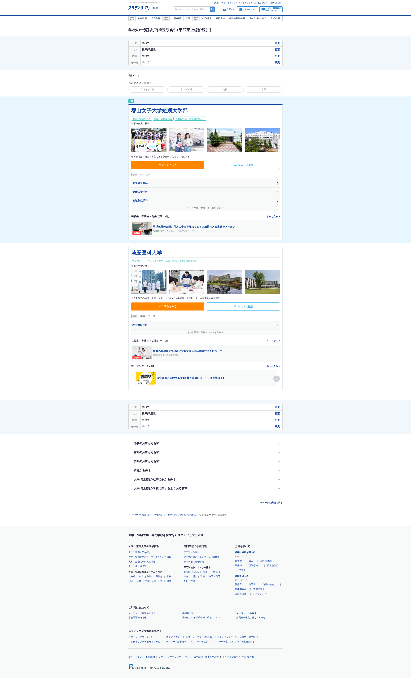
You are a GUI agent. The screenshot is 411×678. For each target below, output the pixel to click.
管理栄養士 (259, 589)
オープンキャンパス (257, 18)
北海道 (131, 576)
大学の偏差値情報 (137, 566)
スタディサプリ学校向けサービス (145, 641)
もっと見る (273, 216)
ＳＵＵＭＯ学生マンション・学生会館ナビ (233, 641)
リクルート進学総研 (176, 641)
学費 (264, 89)
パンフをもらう (168, 164)
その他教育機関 (237, 18)
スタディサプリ (174, 637)
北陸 (130, 581)
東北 (141, 576)
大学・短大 (207, 18)
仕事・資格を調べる (245, 552)
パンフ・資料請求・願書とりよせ (202, 656)
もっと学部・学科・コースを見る (204, 208)
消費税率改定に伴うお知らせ (251, 617)
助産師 (238, 565)
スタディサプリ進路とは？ (141, 613)
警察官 (238, 584)
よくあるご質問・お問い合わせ (267, 3)
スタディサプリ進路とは (224, 3)
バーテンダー (260, 593)
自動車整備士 (269, 584)
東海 (168, 576)
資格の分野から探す (147, 452)
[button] (276, 379)
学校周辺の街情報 (137, 617)
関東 (149, 576)
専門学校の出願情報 (194, 561)
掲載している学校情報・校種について (201, 617)
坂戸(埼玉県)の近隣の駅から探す (155, 479)
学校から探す (172, 515)
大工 (251, 561)
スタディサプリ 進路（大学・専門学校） (146, 515)
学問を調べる (242, 576)
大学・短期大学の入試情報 (141, 561)
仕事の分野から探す (147, 443)
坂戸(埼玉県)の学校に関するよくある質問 (161, 488)
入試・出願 (275, 18)
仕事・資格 (176, 18)
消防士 (252, 584)
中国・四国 (150, 581)
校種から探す (142, 470)
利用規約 (150, 656)
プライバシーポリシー (170, 656)
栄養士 (242, 570)
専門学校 (220, 18)
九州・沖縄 (165, 581)
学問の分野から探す (147, 461)
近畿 (139, 581)
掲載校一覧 (188, 613)
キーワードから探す (246, 613)
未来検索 (142, 18)
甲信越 (159, 576)
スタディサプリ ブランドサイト (145, 637)
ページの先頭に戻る (272, 502)
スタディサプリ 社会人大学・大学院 (236, 637)
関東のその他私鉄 (188, 515)
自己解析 (155, 18)
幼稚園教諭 (266, 561)
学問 (188, 18)
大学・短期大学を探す (139, 552)
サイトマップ (244, 3)
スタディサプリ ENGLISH (199, 637)
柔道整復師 (272, 565)
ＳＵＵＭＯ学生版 (199, 641)
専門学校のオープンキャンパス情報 (202, 557)
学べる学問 (186, 89)
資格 (225, 89)
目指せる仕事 (147, 89)
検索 (212, 9)
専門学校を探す (191, 552)
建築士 (238, 561)
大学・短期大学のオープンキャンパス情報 (149, 557)
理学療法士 (254, 565)
